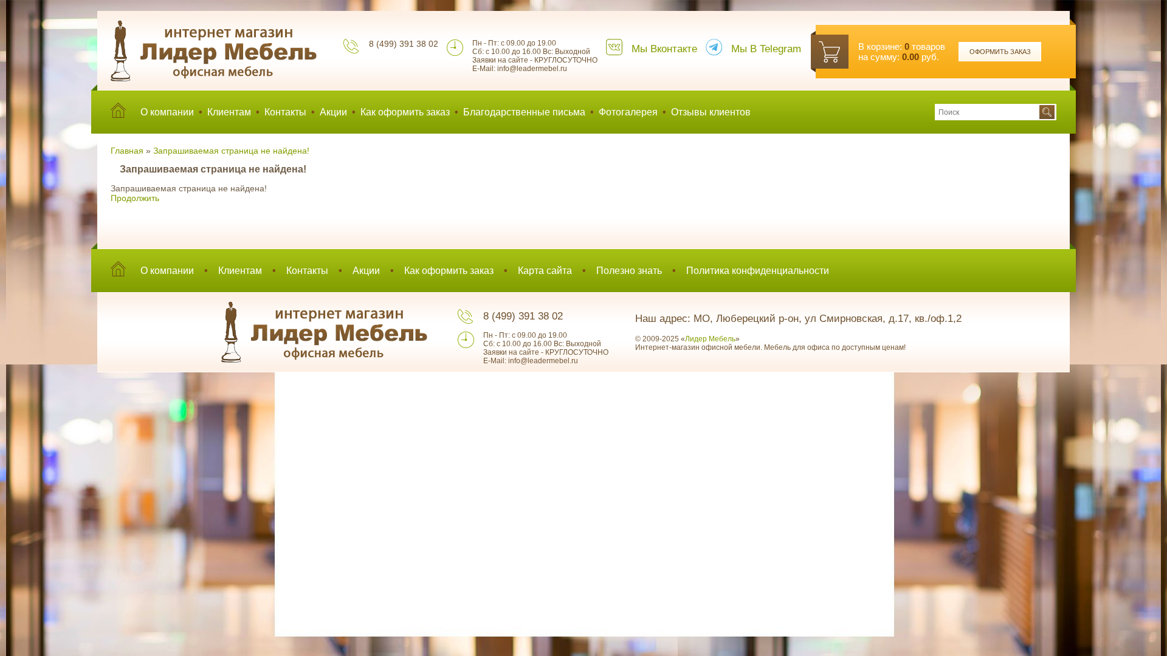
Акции (333, 112)
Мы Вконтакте (664, 49)
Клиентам (229, 112)
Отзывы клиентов (711, 112)
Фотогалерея (628, 112)
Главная (127, 150)
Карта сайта (545, 270)
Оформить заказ (1000, 51)
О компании (167, 112)
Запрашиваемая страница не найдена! (231, 150)
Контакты (285, 112)
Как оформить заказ (405, 112)
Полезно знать (629, 270)
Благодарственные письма (524, 112)
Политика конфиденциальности (757, 270)
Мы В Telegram (766, 49)
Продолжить (135, 198)
